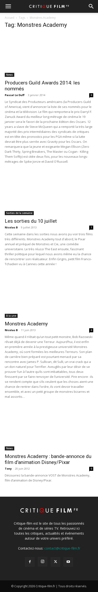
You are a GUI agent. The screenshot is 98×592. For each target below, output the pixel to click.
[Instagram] (42, 561)
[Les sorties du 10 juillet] (49, 193)
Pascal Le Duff (14, 95)
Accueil (9, 18)
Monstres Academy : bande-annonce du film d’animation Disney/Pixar (48, 459)
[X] (55, 562)
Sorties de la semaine (19, 213)
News (9, 74)
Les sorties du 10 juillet (31, 221)
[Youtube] (68, 562)
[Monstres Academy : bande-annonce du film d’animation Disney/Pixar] (49, 428)
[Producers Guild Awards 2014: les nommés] (49, 55)
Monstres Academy (26, 324)
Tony (8, 468)
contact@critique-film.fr (62, 548)
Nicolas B (11, 227)
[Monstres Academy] (49, 296)
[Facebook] (29, 562)
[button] (8, 6)
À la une (11, 315)
